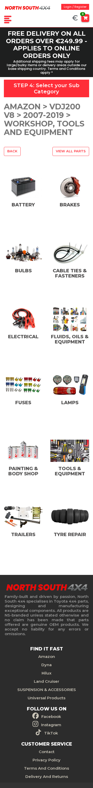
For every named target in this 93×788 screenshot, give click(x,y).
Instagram (51, 724)
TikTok (51, 733)
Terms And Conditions (46, 768)
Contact (47, 751)
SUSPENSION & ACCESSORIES (46, 689)
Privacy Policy (46, 759)
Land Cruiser (46, 681)
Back (12, 151)
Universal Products (46, 697)
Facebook (51, 716)
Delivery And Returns (46, 776)
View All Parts (71, 151)
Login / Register (75, 7)
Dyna (46, 664)
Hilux (46, 673)
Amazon (46, 656)
